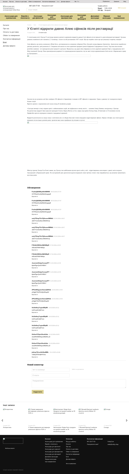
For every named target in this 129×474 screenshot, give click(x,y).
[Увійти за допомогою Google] (89, 369)
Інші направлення (119, 17)
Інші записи (9, 405)
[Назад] (2, 420)
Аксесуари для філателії (38, 17)
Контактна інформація (48, 1)
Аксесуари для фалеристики (67, 17)
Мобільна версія (10, 448)
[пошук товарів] (90, 9)
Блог (58, 1)
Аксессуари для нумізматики (11, 17)
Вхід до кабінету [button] (71, 441)
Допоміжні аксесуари (95, 17)
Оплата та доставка (21, 1)
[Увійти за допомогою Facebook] (86, 369)
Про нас (11, 1)
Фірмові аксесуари (106, 17)
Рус (78, 1)
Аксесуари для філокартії (81, 17)
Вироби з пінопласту (25, 17)
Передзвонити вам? (47, 6)
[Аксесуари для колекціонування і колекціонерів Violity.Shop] (13, 440)
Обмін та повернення (34, 1)
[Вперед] (126, 420)
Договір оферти (65, 1)
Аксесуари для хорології (51, 17)
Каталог (5, 1)
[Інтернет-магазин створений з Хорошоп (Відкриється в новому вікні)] (13, 471)
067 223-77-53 (34, 6)
